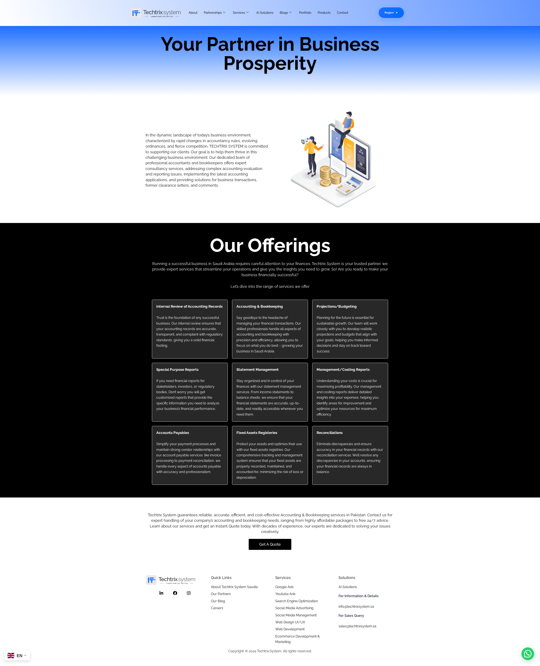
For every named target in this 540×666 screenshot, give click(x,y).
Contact (342, 13)
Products (324, 13)
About (193, 13)
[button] (527, 653)
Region (389, 12)
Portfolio (305, 13)
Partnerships (213, 13)
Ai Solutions (264, 13)
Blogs (284, 13)
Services (239, 13)
